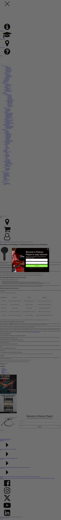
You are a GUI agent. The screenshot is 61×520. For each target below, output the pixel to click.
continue (37, 265)
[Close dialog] (48, 249)
